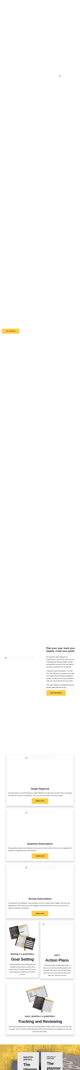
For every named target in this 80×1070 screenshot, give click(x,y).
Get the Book (56, 693)
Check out (40, 801)
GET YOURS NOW (10, 331)
